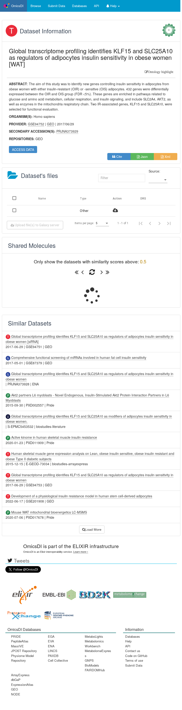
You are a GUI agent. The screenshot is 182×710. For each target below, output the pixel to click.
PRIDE (16, 636)
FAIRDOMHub (95, 670)
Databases (79, 6)
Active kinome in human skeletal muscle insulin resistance (53, 437)
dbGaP (15, 679)
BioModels (92, 665)
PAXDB (53, 655)
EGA (51, 636)
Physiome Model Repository (22, 658)
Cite (120, 156)
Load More (93, 529)
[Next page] (159, 223)
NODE (15, 694)
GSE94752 (36, 124)
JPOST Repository (24, 651)
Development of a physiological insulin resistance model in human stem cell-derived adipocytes (81, 496)
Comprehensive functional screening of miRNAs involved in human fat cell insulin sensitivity (78, 357)
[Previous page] (150, 223)
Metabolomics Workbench (94, 643)
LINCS (52, 651)
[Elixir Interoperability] (23, 593)
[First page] (140, 223)
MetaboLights (94, 636)
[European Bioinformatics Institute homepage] (58, 593)
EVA (51, 641)
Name (42, 198)
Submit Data (133, 665)
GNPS (89, 660)
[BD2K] (93, 593)
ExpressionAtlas (22, 684)
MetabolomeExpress (98, 653)
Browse (36, 6)
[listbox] (158, 180)
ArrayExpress (20, 675)
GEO (14, 689)
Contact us (132, 651)
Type (83, 198)
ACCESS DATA (23, 149)
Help (128, 641)
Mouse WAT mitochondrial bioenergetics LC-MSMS (48, 512)
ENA (51, 646)
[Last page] (169, 223)
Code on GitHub (136, 655)
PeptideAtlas (19, 641)
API (127, 646)
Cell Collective (58, 660)
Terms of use (134, 660)
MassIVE (17, 646)
